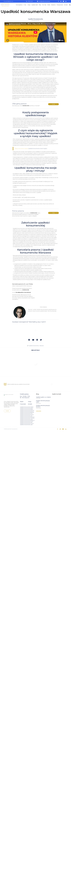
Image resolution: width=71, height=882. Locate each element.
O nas (25, 4)
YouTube (44, 4)
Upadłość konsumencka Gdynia (26, 408)
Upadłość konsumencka (35, 19)
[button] (53, 104)
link (14, 175)
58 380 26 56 (30, 1)
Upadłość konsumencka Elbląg (26, 409)
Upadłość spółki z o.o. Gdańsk (43, 397)
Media (48, 4)
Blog (40, 4)
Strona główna (19, 4)
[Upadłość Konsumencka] (5, 5)
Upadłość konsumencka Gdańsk (26, 407)
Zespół (21, 401)
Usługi (29, 4)
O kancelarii (23, 404)
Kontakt (66, 4)
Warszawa (41, 345)
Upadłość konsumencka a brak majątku (37, 148)
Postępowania (60, 4)
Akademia (53, 4)
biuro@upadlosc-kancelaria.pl (44, 1)
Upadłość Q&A (34, 4)
